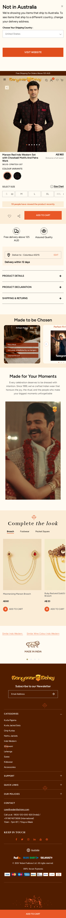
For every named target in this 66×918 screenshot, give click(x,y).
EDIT (56, 255)
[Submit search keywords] (46, 80)
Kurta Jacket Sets (12, 725)
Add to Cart (43, 215)
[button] (51, 80)
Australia (35, 850)
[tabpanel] (33, 121)
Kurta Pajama (10, 720)
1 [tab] (26, 144)
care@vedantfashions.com (16, 809)
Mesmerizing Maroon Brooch (17, 594)
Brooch (10, 531)
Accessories (10, 767)
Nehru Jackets (11, 736)
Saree (7, 756)
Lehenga (8, 751)
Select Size (8, 186)
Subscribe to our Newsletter (33, 686)
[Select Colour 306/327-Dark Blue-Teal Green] (18, 176)
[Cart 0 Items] (62, 80)
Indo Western (10, 741)
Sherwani (8, 746)
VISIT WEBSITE (33, 52)
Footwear (24, 531)
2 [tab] (29, 145)
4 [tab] (34, 144)
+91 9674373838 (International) (19, 818)
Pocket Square (42, 531)
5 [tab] (36, 144)
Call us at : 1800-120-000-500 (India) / (22, 814)
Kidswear (8, 762)
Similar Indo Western (12, 633)
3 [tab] (31, 144)
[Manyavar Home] (26, 80)
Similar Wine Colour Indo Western (43, 633)
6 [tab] (39, 144)
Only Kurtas (9, 730)
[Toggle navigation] (5, 80)
